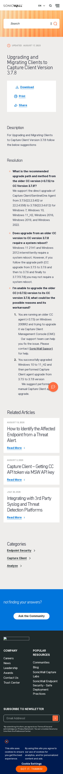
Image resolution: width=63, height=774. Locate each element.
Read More (14, 448)
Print (22, 96)
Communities (41, 662)
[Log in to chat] (53, 387)
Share (23, 105)
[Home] (13, 6)
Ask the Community (31, 616)
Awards (8, 673)
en (39, 6)
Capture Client (17, 558)
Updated (17, 46)
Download (27, 87)
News (7, 663)
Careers (9, 658)
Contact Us (11, 677)
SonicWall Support (41, 348)
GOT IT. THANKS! (32, 769)
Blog (36, 667)
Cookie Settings (32, 763)
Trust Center (12, 682)
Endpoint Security (19, 550)
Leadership (11, 668)
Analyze (12, 565)
